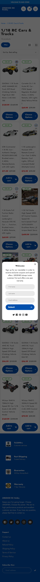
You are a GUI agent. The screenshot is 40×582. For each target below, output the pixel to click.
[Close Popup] (35, 264)
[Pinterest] (20, 314)
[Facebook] (17, 314)
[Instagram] (23, 314)
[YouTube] (26, 314)
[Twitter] (14, 314)
